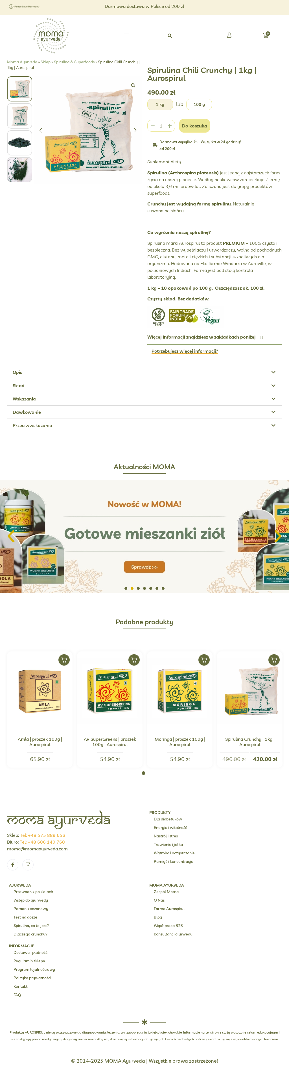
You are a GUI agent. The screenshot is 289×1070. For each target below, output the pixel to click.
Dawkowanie (27, 412)
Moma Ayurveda (22, 61)
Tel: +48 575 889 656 (42, 835)
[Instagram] (28, 864)
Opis (17, 372)
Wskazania (24, 399)
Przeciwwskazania (32, 425)
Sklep (46, 61)
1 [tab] (143, 773)
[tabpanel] (40, 709)
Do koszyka (194, 126)
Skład (19, 385)
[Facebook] (12, 864)
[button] (126, 36)
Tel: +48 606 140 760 (42, 842)
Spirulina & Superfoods (74, 61)
